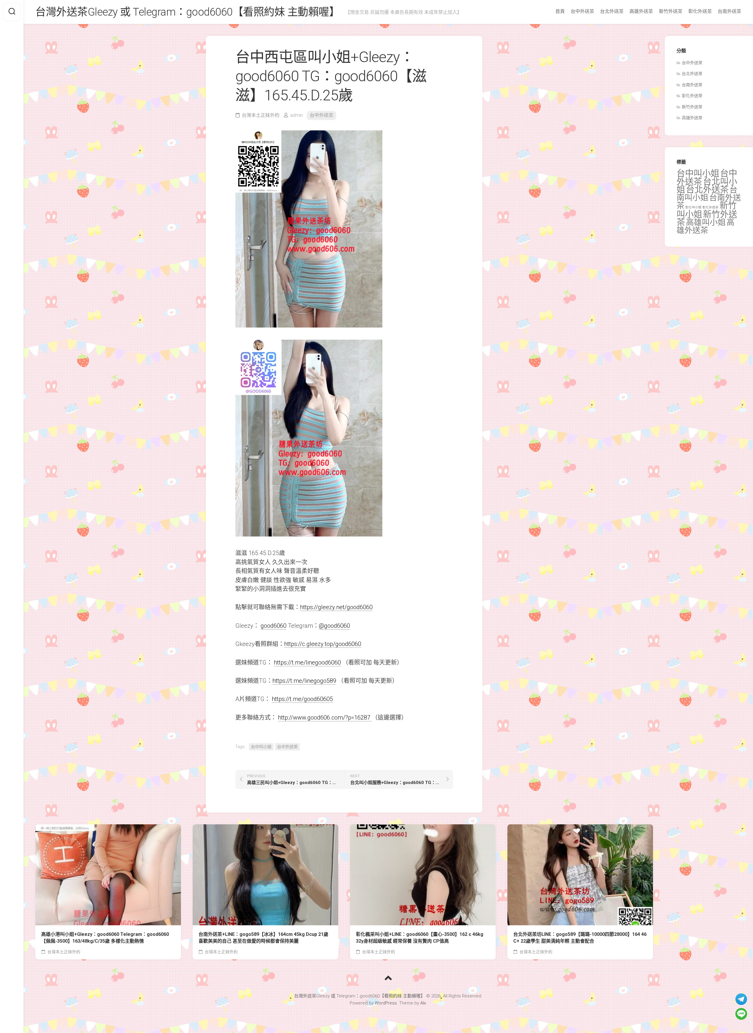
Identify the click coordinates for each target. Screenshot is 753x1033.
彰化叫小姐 (693, 207)
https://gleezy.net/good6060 (336, 607)
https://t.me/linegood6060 (307, 662)
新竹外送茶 (670, 11)
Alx (423, 1003)
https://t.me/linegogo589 (304, 680)
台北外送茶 (612, 11)
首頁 (560, 11)
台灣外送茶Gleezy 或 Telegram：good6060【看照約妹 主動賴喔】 (187, 12)
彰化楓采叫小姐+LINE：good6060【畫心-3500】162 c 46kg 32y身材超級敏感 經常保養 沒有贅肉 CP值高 (419, 937)
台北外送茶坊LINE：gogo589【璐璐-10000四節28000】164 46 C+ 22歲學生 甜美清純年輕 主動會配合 (580, 937)
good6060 (273, 625)
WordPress (386, 1003)
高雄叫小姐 (706, 222)
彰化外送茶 (700, 11)
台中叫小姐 (261, 746)
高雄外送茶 (641, 11)
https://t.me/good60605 (302, 698)
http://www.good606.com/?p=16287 (325, 717)
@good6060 (334, 625)
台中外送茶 (582, 11)
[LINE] (741, 1014)
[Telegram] (741, 999)
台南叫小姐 (707, 193)
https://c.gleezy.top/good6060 (322, 643)
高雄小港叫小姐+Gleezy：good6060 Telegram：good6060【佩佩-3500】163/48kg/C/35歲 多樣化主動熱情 (105, 937)
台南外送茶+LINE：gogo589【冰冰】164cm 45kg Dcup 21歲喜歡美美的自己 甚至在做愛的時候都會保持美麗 (263, 937)
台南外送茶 (729, 11)
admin (296, 115)
